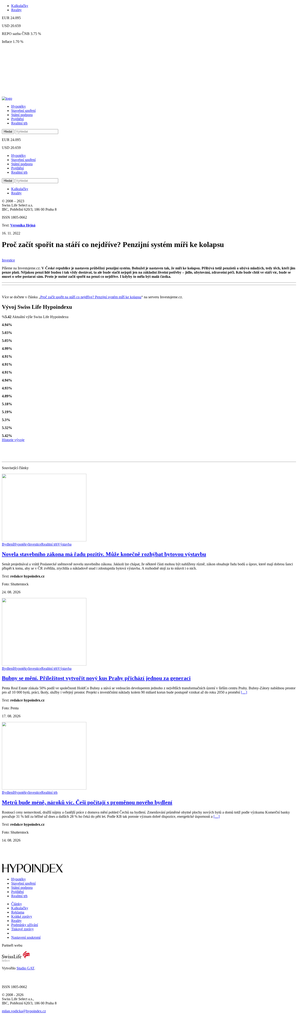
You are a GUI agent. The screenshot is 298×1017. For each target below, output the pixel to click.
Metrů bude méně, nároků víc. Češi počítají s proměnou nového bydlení (87, 802)
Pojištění (17, 119)
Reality (16, 10)
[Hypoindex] (7, 98)
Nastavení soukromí (26, 937)
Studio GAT (25, 968)
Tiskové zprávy (22, 929)
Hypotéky (18, 106)
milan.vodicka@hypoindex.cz (24, 1011)
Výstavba (64, 544)
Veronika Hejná (22, 225)
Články (16, 904)
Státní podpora (22, 115)
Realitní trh (19, 123)
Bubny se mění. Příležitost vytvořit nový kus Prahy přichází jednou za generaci (96, 678)
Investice (8, 260)
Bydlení (8, 544)
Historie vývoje (13, 440)
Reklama (17, 912)
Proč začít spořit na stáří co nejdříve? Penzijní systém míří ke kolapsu (90, 297)
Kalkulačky (19, 6)
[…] (244, 692)
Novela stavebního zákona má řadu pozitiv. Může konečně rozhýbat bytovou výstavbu (104, 554)
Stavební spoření (23, 111)
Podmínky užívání (24, 925)
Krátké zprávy (21, 916)
